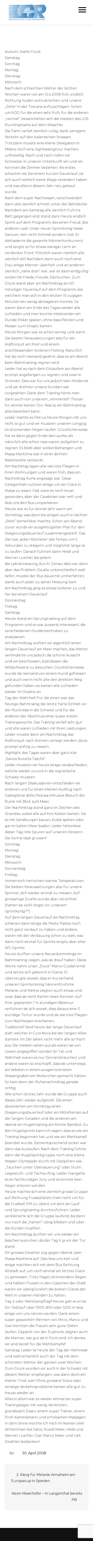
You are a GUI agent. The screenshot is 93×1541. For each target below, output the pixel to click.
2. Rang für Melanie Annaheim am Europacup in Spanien (43, 1478)
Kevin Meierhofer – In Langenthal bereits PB (47, 1496)
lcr (12, 1453)
